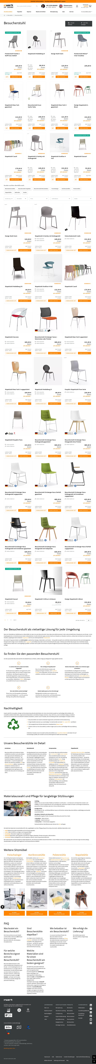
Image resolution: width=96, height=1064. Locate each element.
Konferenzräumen (55, 859)
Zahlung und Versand (59, 1060)
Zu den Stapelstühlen (82, 913)
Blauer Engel (59, 724)
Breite (75, 198)
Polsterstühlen (30, 861)
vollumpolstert (58, 779)
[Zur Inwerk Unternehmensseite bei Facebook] (91, 1016)
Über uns (46, 1007)
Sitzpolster (51, 772)
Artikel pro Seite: (80, 620)
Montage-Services (60, 1025)
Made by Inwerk (48, 1010)
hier (60, 824)
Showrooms (68, 5)
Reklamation (81, 1007)
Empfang (65, 859)
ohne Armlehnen (9, 764)
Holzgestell (61, 764)
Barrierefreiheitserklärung (83, 1057)
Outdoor (22, 679)
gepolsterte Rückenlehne (55, 774)
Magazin (46, 1016)
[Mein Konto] (77, 6)
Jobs (45, 1019)
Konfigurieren (38, 76)
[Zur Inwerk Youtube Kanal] (91, 1020)
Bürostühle (70, 1010)
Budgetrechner (59, 1022)
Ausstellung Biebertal (83, 1010)
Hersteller (19, 198)
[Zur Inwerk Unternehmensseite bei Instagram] (91, 1012)
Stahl (60, 759)
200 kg (28, 767)
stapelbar (38, 871)
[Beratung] (94, 1057)
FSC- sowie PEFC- (66, 722)
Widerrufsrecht (48, 1060)
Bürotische (70, 1007)
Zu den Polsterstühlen (59, 913)
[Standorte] (94, 1061)
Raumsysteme (70, 1019)
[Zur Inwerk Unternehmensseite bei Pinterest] (91, 1023)
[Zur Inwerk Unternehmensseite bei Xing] (91, 1009)
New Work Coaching (61, 1010)
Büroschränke (70, 1013)
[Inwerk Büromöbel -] (5, 15)
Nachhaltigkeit (48, 1013)
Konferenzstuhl (17, 878)
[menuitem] (49, 6)
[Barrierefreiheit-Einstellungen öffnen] (2, 907)
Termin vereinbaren (68, 7)
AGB (53, 1057)
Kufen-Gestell (63, 754)
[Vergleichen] (7, 77)
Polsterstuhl (47, 637)
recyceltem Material (62, 733)
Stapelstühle (81, 868)
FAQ (67, 1060)
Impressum (47, 1057)
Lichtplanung (59, 1013)
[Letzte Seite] (11, 620)
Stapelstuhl (26, 637)
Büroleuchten (70, 1022)
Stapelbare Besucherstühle (78, 752)
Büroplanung (59, 1007)
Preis (31, 198)
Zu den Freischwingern (14, 913)
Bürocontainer (70, 1016)
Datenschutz (59, 1057)
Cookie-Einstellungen (69, 1057)
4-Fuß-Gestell (54, 754)
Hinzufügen (15, 76)
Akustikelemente (71, 1025)
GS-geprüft (28, 641)
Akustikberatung (60, 1019)
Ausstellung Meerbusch (81, 1014)
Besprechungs (65, 858)
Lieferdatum (55, 198)
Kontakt (80, 1018)
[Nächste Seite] (7, 620)
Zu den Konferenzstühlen (36, 913)
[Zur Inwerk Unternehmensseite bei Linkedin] (91, 1005)
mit (21, 762)
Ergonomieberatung (61, 1016)
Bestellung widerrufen (9, 1048)
